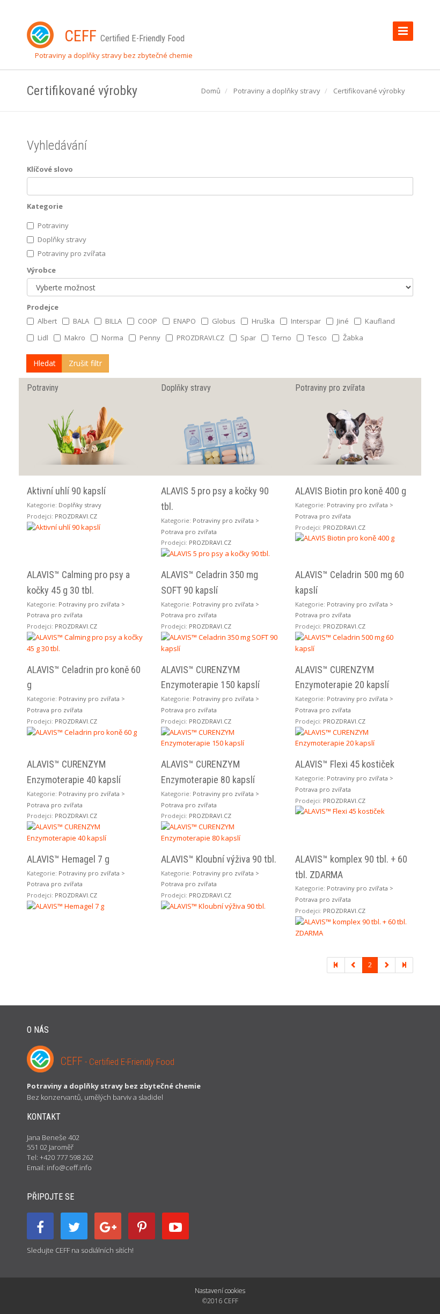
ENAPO (184, 321)
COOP (147, 321)
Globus (224, 321)
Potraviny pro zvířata (72, 253)
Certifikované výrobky (369, 91)
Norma (112, 337)
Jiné (343, 321)
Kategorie (45, 206)
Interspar (306, 321)
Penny (150, 337)
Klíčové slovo (50, 169)
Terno (281, 337)
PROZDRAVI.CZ (200, 337)
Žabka (353, 337)
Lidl (43, 337)
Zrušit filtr (85, 363)
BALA (81, 321)
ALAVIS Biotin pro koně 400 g (350, 491)
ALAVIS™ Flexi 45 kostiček (344, 764)
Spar (248, 337)
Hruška (263, 321)
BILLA (113, 321)
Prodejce (42, 307)
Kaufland (380, 321)
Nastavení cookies (220, 1290)
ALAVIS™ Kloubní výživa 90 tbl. (218, 859)
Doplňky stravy (62, 239)
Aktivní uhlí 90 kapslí (66, 491)
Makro (74, 337)
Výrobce (41, 270)
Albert (47, 321)
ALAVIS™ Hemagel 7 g (68, 859)
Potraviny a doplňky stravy (276, 91)
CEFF (117, 1061)
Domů (211, 91)
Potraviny (53, 225)
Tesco (317, 337)
